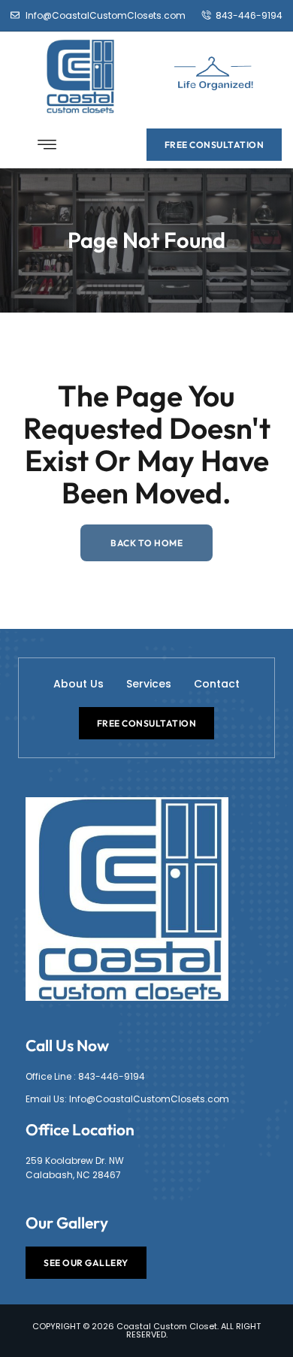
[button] (47, 145)
